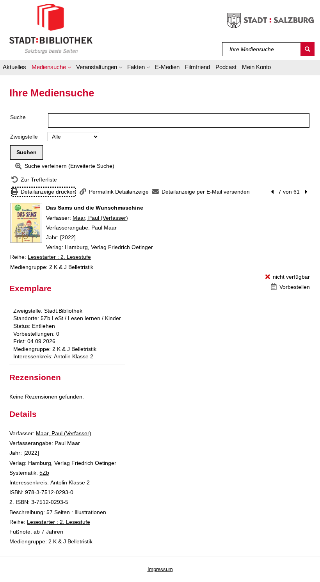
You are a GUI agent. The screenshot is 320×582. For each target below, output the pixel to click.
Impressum (160, 569)
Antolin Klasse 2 (70, 482)
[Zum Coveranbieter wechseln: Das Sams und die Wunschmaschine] (26, 223)
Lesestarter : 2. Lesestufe (59, 257)
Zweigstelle (24, 136)
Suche (18, 117)
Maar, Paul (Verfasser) (100, 218)
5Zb (44, 473)
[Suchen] (307, 49)
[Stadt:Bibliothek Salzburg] (50, 28)
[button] (51, 68)
